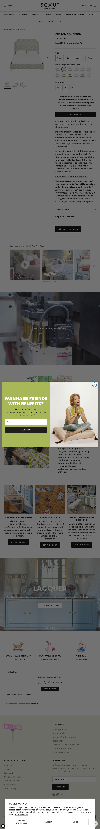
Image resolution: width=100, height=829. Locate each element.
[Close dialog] (94, 385)
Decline (76, 822)
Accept (48, 822)
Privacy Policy (21, 814)
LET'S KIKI (26, 429)
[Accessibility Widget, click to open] (3, 826)
